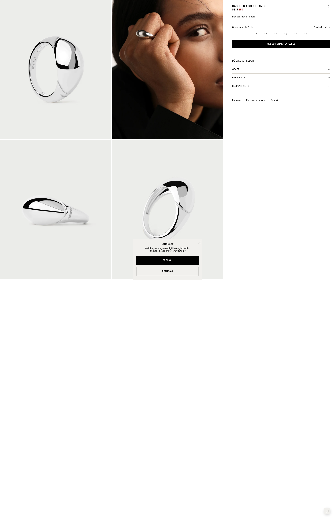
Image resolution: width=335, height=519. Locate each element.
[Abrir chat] (327, 511)
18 (305, 34)
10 (266, 34)
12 (275, 34)
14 (285, 34)
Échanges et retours (255, 100)
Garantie (275, 100)
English (167, 260)
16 (296, 34)
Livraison (236, 100)
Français (167, 271)
